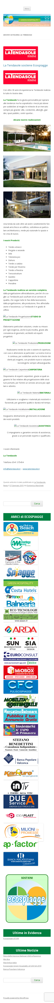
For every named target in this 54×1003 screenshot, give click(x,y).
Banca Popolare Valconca (14, 969)
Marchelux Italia (10, 962)
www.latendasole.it (31, 469)
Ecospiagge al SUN (11, 938)
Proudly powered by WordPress (16, 998)
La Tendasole (39, 482)
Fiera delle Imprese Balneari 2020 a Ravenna (22, 956)
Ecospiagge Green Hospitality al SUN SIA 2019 (22, 966)
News (5, 485)
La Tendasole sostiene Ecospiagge (25, 65)
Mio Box (6, 959)
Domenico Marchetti (35, 485)
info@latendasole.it (11, 469)
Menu (27, 9)
